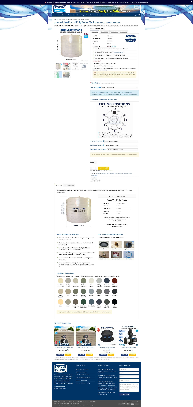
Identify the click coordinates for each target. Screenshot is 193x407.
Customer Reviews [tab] (69, 185)
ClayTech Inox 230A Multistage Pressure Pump (128, 348)
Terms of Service (87, 405)
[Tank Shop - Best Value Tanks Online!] (60, 9)
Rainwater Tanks (64, 19)
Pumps (70, 15)
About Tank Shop (80, 401)
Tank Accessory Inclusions (83, 377)
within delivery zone (118, 52)
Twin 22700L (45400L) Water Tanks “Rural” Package (64, 348)
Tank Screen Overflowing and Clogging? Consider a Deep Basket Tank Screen (107, 371)
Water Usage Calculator (82, 374)
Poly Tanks (73, 19)
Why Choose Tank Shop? (82, 369)
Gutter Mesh (89, 15)
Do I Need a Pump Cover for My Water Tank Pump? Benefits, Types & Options (107, 377)
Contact (113, 15)
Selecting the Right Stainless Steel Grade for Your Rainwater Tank (107, 388)
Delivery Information (81, 380)
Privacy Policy (71, 401)
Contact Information (91, 401)
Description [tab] (58, 185)
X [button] (191, 1)
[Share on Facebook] (92, 180)
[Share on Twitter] (94, 180)
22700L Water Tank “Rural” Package (86, 347)
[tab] (94, 31)
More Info (60, 354)
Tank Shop (57, 375)
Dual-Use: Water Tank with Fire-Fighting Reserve (106, 393)
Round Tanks (129, 173)
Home (55, 15)
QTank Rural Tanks (105, 173)
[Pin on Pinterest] (100, 180)
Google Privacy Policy (77, 405)
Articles (108, 15)
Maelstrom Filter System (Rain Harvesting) (107, 348)
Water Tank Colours (81, 372)
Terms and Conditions (60, 401)
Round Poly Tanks (83, 19)
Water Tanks (61, 15)
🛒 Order (68, 354)
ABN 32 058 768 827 (75, 403)
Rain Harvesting (79, 15)
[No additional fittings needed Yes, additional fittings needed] (122, 149)
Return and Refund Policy (83, 383)
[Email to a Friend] (97, 180)
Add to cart (104, 168)
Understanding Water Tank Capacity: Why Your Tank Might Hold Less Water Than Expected (106, 383)
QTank (95, 178)
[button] (135, 15)
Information (99, 15)
